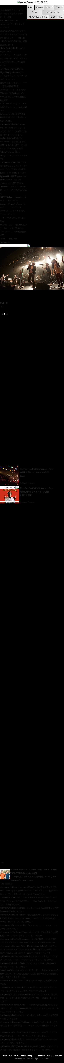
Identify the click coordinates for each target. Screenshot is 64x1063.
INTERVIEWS (6, 884)
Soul (27, 469)
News (34, 12)
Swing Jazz (44, 469)
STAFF (10, 1055)
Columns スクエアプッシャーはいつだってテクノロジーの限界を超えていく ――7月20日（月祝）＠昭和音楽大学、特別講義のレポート (13, 38)
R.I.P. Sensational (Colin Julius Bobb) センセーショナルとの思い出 (13, 107)
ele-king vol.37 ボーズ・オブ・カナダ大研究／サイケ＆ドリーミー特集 (13, 13)
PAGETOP (58, 1055)
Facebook (41, 1055)
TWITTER (50, 1055)
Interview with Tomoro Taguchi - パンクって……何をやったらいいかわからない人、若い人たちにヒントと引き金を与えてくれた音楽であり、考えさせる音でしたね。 (29, 973)
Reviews (39, 7)
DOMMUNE (57, 17)
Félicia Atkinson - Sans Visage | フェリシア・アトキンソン (13, 155)
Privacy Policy (26, 1055)
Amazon (23, 483)
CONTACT (17, 1055)
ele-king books (53, 12)
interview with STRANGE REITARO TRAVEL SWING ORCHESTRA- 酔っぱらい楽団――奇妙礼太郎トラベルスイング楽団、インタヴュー (33, 873)
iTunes (31, 483)
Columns (59, 7)
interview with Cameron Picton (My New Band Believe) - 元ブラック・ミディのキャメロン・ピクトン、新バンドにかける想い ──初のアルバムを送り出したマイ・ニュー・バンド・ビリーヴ (28, 949)
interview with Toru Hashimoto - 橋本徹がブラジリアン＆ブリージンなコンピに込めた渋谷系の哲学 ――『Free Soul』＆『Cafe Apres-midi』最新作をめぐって (29, 901)
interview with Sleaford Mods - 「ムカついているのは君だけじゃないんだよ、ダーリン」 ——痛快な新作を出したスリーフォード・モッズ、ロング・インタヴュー (29, 1008)
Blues (22, 469)
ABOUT (4, 1055)
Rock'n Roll (34, 469)
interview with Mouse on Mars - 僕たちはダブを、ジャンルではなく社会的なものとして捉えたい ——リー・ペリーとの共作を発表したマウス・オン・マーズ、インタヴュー (29, 918)
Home (30, 7)
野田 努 (4, 303)
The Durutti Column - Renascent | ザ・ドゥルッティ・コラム (12, 24)
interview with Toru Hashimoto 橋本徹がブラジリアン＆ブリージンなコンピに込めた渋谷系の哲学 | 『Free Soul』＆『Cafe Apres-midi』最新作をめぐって (13, 169)
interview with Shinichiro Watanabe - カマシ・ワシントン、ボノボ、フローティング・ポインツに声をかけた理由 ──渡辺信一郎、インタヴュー (29, 997)
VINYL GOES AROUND (38, 17)
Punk (51, 469)
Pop (51, 488)
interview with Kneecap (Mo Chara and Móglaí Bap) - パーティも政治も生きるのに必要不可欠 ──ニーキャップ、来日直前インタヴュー (28, 1025)
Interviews (49, 7)
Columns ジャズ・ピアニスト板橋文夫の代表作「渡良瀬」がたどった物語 (13, 117)
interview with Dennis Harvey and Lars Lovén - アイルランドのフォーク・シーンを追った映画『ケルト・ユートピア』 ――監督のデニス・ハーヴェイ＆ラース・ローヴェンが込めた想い (29, 890)
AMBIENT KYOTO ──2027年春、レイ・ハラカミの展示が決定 (13, 190)
